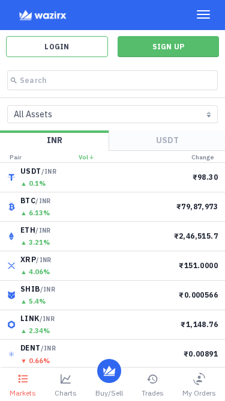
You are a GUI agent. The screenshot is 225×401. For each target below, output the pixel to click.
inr (54, 140)
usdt (167, 140)
